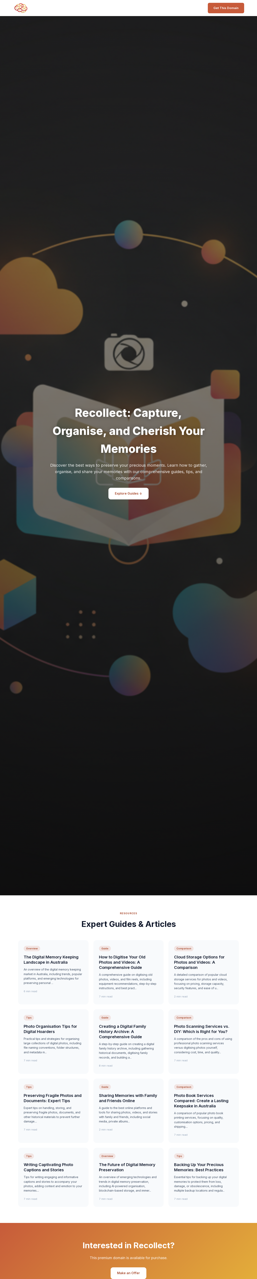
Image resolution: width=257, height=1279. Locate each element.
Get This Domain (226, 8)
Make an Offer (128, 1273)
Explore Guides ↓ (128, 493)
